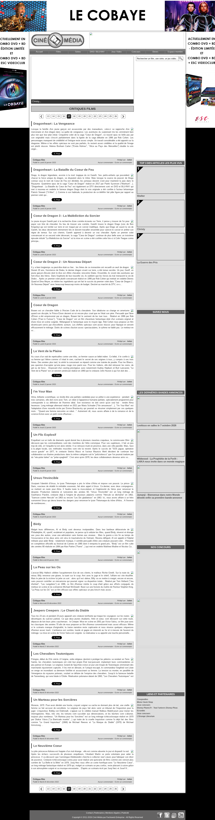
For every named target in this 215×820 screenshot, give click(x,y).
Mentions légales (112, 813)
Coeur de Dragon (45, 305)
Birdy (37, 524)
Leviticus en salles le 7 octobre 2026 (156, 425)
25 (110, 116)
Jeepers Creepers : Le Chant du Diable (61, 610)
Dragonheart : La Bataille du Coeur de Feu (63, 169)
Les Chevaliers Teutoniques (53, 653)
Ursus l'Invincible (45, 478)
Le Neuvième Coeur (47, 745)
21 (90, 116)
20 (84, 116)
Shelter (141, 196)
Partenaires (99, 813)
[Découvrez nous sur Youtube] (181, 815)
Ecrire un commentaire (123, 162)
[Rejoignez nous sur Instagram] (174, 815)
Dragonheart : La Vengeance (54, 123)
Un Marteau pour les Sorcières (55, 699)
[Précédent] (41, 116)
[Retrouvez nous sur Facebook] (160, 815)
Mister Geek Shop (145, 702)
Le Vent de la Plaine (47, 351)
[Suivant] (123, 116)
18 (74, 116)
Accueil (39, 51)
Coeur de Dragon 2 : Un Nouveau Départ (62, 261)
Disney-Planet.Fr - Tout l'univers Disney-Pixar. (157, 708)
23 (100, 116)
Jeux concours (143, 705)
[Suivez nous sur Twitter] (167, 815)
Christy (141, 229)
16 (64, 116)
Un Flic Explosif (44, 434)
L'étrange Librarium (146, 716)
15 (58, 116)
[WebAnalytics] (37, 817)
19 (79, 116)
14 (53, 116)
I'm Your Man (42, 391)
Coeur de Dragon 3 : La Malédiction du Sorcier (66, 215)
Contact (89, 813)
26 (116, 116)
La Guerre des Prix (147, 262)
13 (48, 116)
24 (105, 116)
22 (95, 116)
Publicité (125, 813)
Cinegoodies (142, 699)
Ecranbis (141, 711)
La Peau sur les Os (47, 567)
